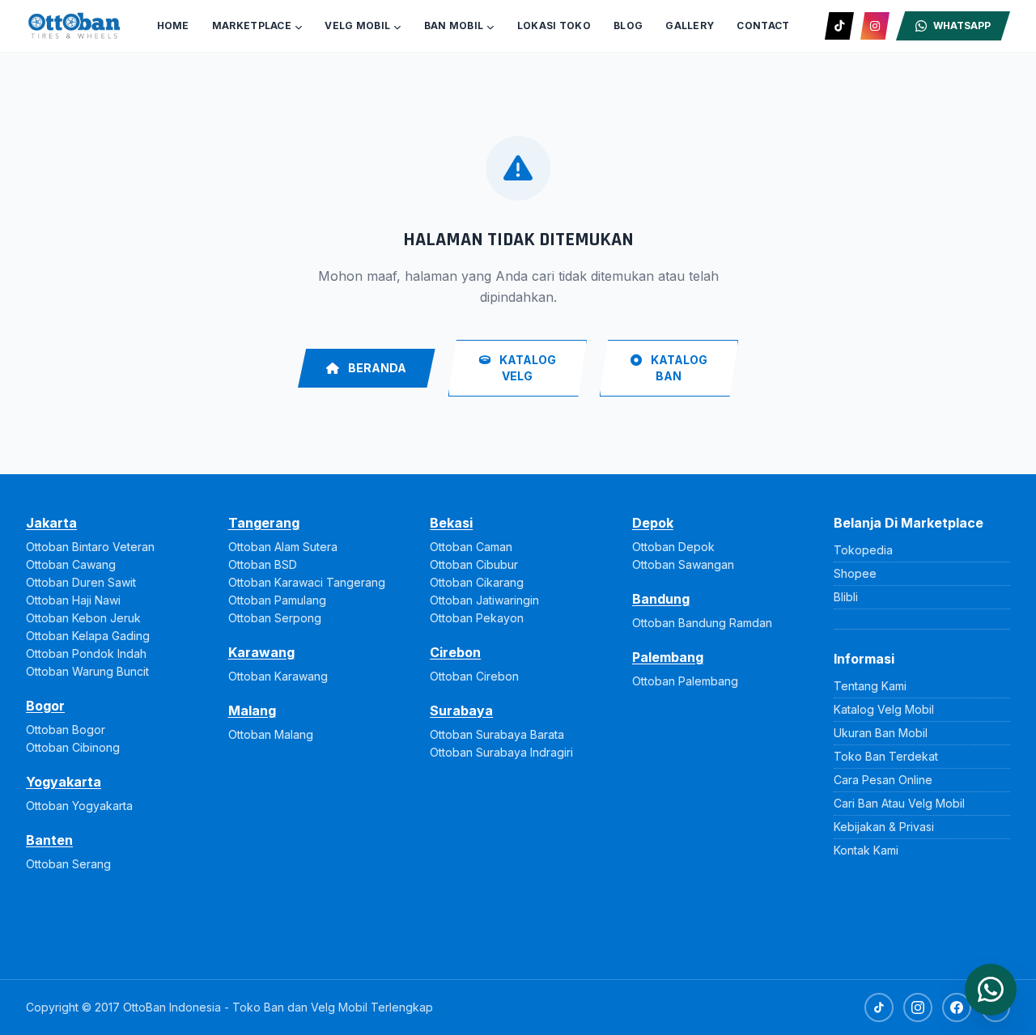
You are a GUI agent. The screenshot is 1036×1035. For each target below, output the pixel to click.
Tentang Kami (870, 686)
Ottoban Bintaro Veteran (90, 547)
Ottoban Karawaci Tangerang (306, 582)
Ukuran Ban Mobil (881, 733)
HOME (173, 25)
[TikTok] (839, 26)
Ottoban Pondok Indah (86, 653)
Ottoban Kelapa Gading (88, 636)
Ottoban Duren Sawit (81, 582)
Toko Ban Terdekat (886, 756)
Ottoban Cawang (71, 564)
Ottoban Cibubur (474, 564)
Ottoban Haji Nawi (73, 600)
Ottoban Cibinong (73, 747)
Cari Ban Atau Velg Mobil (899, 803)
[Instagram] (875, 26)
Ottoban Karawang (278, 676)
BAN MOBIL (454, 25)
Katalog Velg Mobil (884, 709)
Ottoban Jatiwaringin (484, 600)
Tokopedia (863, 550)
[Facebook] (956, 1007)
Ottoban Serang (68, 864)
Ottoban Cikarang (477, 582)
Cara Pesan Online (883, 780)
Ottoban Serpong (274, 618)
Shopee (855, 573)
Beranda (376, 368)
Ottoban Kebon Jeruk (83, 618)
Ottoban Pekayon (477, 618)
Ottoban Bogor (65, 729)
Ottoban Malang (270, 734)
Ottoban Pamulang (277, 600)
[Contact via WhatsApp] (991, 990)
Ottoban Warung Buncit (87, 671)
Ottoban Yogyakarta (79, 805)
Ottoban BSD (262, 564)
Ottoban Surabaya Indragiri (501, 752)
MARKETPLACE (251, 25)
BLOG (628, 25)
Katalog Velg (526, 368)
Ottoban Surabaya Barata (497, 734)
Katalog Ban (677, 368)
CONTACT (763, 25)
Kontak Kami (866, 850)
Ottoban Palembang (685, 681)
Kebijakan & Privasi (884, 827)
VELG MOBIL (357, 25)
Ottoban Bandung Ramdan (702, 623)
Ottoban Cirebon (474, 676)
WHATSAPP (962, 25)
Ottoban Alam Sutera (283, 547)
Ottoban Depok (673, 547)
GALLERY (689, 25)
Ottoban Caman (471, 547)
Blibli (846, 597)
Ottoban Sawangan (683, 564)
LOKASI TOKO (554, 25)
